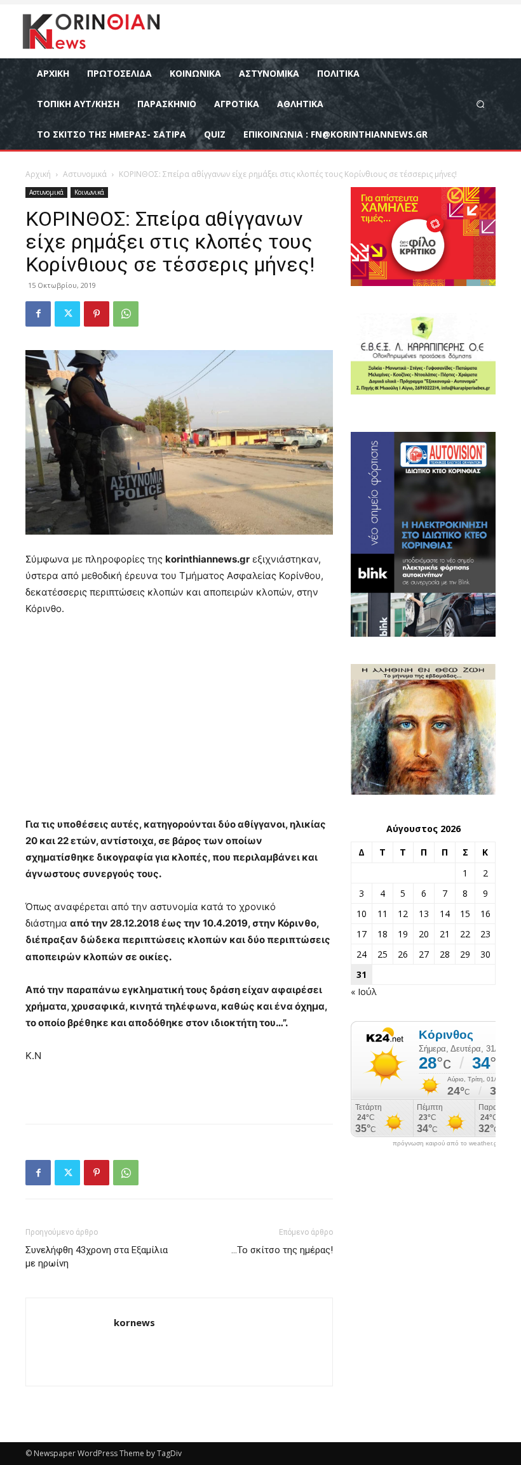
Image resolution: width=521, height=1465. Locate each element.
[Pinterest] (96, 314)
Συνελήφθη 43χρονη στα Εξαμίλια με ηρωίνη (96, 1256)
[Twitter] (67, 314)
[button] (480, 103)
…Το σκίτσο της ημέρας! (282, 1250)
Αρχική (38, 174)
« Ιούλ (364, 992)
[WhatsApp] (126, 314)
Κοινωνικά (89, 192)
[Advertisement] (179, 722)
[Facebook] (38, 314)
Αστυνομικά (85, 174)
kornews (134, 1322)
